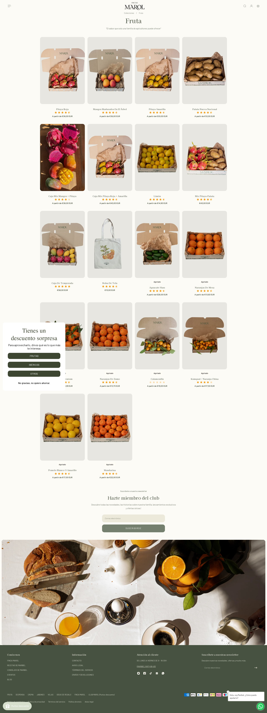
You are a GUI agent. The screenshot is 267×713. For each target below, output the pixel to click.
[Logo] (134, 6)
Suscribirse (134, 528)
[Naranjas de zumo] (109, 335)
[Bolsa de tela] (109, 244)
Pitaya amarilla (157, 109)
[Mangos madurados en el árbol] (109, 70)
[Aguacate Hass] (157, 244)
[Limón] (157, 157)
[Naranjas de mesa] (204, 244)
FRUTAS (34, 355)
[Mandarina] (109, 427)
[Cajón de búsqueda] (244, 6)
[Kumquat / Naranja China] (204, 335)
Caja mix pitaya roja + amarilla (110, 196)
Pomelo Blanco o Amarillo (62, 470)
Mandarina (110, 470)
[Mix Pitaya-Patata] (204, 157)
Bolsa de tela (109, 282)
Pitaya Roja (62, 109)
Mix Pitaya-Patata (204, 196)
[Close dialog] (63, 324)
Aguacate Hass (157, 287)
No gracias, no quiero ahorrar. (34, 382)
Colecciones (129, 13)
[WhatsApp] (163, 673)
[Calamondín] (157, 335)
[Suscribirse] (256, 668)
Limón (157, 196)
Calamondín (157, 378)
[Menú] (9, 6)
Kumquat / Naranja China (204, 378)
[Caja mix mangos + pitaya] (62, 157)
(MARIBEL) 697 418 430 (146, 666)
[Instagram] (138, 673)
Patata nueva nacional (204, 109)
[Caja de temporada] (62, 244)
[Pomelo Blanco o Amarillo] (62, 427)
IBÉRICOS (34, 364)
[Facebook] (145, 673)
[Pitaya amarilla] (157, 70)
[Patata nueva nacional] (204, 70)
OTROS (34, 373)
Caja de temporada (62, 282)
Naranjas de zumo (110, 378)
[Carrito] (258, 6)
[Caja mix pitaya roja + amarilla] (109, 157)
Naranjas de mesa (204, 287)
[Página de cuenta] (251, 6)
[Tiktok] (151, 673)
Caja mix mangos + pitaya (62, 196)
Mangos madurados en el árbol (110, 109)
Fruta (141, 13)
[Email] (157, 673)
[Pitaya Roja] (62, 70)
